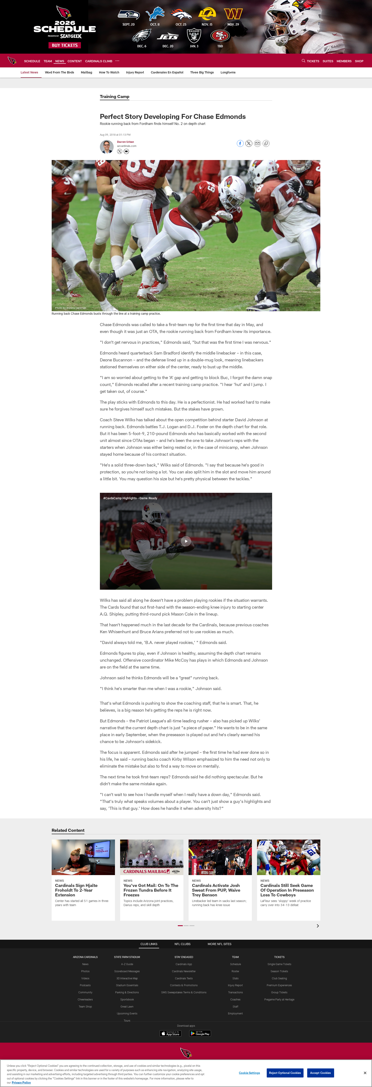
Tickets (279, 956)
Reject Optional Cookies (285, 1073)
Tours (127, 1020)
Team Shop (85, 1006)
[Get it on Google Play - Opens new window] (200, 1035)
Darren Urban (125, 141)
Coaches (235, 999)
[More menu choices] (117, 60)
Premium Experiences (279, 985)
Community (85, 992)
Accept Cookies (320, 1073)
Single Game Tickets (279, 964)
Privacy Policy (21, 1082)
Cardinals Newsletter (184, 971)
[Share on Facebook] (240, 146)
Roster (235, 971)
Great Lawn (127, 1006)
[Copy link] (266, 143)
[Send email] (257, 146)
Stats (235, 978)
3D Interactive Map (127, 978)
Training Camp (114, 96)
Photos (85, 971)
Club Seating (279, 978)
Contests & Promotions (184, 985)
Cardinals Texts (184, 978)
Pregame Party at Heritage (279, 999)
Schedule (235, 964)
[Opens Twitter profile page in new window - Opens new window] (119, 151)
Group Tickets (279, 992)
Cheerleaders (85, 999)
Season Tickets (279, 971)
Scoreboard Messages (127, 971)
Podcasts (85, 985)
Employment (235, 1013)
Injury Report (235, 985)
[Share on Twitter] (248, 146)
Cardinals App (184, 964)
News (85, 964)
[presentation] (318, 926)
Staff (235, 1006)
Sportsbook (127, 999)
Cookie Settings (249, 1073)
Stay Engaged (184, 956)
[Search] (303, 61)
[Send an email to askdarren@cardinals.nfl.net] (126, 151)
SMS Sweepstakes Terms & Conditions (183, 992)
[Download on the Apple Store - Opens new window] (170, 1034)
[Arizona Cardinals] (186, 1053)
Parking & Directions (127, 992)
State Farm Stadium (127, 956)
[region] (186, 1073)
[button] (186, 541)
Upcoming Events (127, 1013)
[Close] (365, 1073)
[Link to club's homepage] (12, 60)
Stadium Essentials (127, 985)
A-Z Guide (127, 964)
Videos (85, 978)
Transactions (235, 992)
